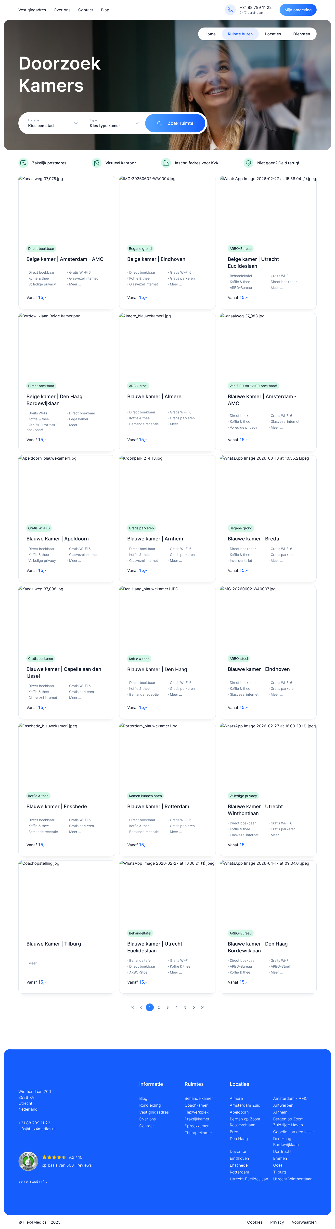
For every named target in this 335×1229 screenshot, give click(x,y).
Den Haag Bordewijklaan (286, 1141)
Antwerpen (283, 1105)
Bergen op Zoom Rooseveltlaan (245, 1121)
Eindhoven (239, 1158)
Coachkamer (196, 1105)
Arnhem (280, 1112)
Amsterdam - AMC (290, 1098)
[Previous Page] (141, 1007)
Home (210, 33)
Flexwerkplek (196, 1112)
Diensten (301, 33)
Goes (278, 1165)
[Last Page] (203, 1007)
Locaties (273, 33)
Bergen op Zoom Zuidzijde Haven (288, 1121)
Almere (236, 1098)
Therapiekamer (198, 1132)
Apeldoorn (239, 1112)
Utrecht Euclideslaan (249, 1178)
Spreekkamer (197, 1125)
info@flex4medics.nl (36, 1128)
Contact (85, 9)
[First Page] (132, 1007)
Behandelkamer (199, 1098)
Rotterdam (239, 1172)
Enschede (239, 1165)
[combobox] (51, 123)
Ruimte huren (240, 33)
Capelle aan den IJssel (294, 1131)
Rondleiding (150, 1105)
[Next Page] (194, 1007)
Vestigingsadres (154, 1112)
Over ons (62, 9)
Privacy (277, 1222)
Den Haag (239, 1138)
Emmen (280, 1158)
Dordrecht (282, 1151)
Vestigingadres (32, 9)
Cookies (254, 1222)
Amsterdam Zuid (245, 1105)
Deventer (238, 1151)
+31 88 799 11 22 (34, 1122)
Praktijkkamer (197, 1118)
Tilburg (279, 1172)
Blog (105, 9)
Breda (235, 1131)
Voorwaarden (304, 1222)
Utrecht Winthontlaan (292, 1178)
